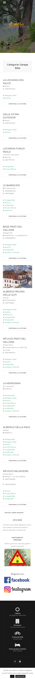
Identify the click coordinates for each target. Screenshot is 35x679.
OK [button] (12, 676)
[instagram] (20, 661)
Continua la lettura (17, 104)
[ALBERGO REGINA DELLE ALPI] (17, 276)
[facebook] (15, 661)
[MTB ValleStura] (17, 30)
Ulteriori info (20, 676)
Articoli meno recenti (14, 512)
